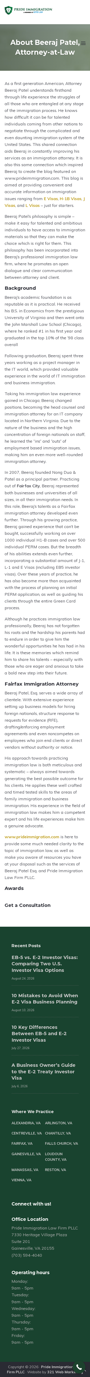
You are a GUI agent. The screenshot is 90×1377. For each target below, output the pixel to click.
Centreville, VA (27, 1133)
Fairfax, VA (22, 1143)
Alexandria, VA (26, 1123)
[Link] (84, 1371)
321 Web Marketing (65, 1372)
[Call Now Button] (79, 1367)
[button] (83, 46)
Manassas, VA (25, 1170)
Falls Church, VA (61, 1143)
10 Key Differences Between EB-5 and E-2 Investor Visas (39, 1033)
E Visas (51, 198)
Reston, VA (55, 1170)
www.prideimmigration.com (32, 836)
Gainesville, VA (26, 1154)
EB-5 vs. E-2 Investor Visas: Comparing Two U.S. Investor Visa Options (45, 964)
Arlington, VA (58, 1123)
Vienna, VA (21, 1180)
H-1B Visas (70, 198)
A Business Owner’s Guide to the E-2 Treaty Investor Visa (43, 1071)
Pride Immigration (42, 10)
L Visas (33, 205)
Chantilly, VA (58, 1133)
